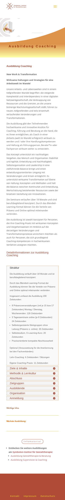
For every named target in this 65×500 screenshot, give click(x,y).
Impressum (30, 496)
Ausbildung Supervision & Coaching (29, 459)
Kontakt (15, 496)
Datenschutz (48, 496)
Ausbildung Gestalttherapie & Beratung (31, 455)
